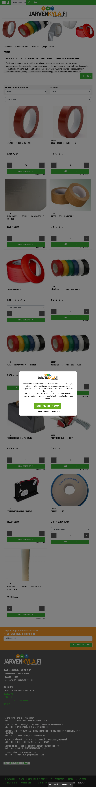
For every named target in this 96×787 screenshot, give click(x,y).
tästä (47, 398)
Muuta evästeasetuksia (60, 784)
